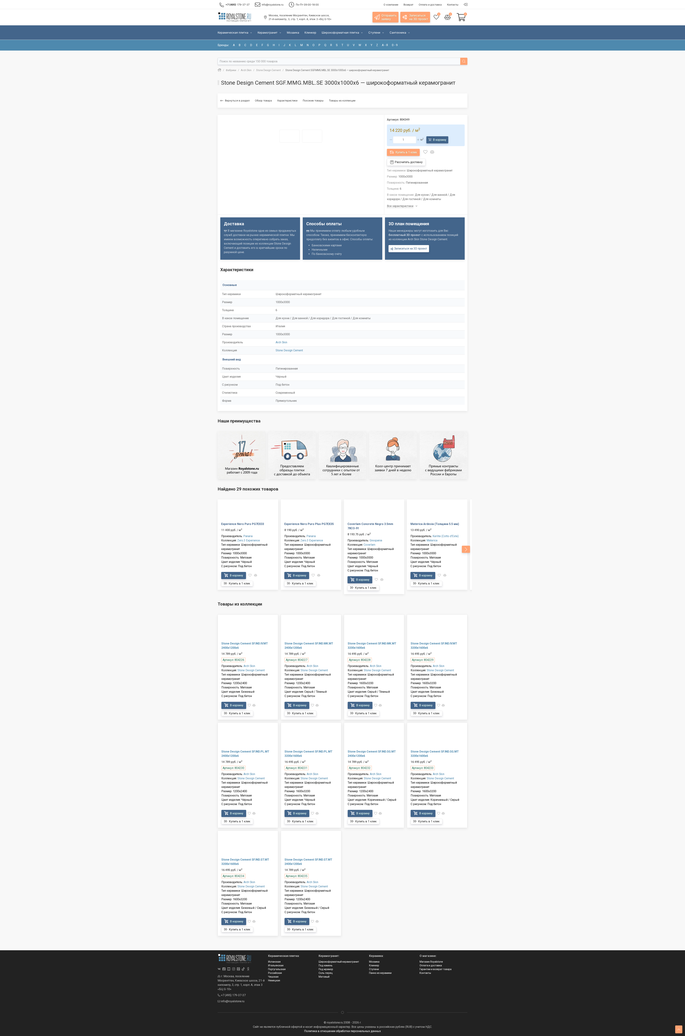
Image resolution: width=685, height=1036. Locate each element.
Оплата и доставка (431, 965)
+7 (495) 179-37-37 (233, 995)
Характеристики (287, 100)
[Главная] (219, 70)
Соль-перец (326, 973)
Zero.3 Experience (248, 540)
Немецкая (274, 980)
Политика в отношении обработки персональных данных (342, 1031)
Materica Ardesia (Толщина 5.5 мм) (434, 524)
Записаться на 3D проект (410, 248)
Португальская (277, 969)
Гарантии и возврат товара (435, 969)
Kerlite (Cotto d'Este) (446, 536)
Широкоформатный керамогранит (339, 961)
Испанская (274, 961)
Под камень (326, 965)
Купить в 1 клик (406, 152)
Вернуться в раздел (237, 100)
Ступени (374, 969)
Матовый (324, 976)
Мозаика (374, 961)
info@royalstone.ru (232, 1001)
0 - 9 (395, 45)
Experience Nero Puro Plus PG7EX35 (309, 524)
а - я (385, 45)
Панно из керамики (380, 973)
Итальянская (275, 965)
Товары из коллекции (342, 100)
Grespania (376, 540)
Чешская (273, 976)
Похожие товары (313, 100)
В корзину (439, 139)
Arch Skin (281, 342)
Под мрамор (326, 969)
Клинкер (374, 965)
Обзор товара (263, 100)
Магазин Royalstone (431, 961)
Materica (432, 540)
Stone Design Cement (289, 350)
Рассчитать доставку (408, 162)
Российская (275, 973)
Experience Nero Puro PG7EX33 (242, 524)
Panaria (248, 536)
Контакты (425, 973)
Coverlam (369, 544)
